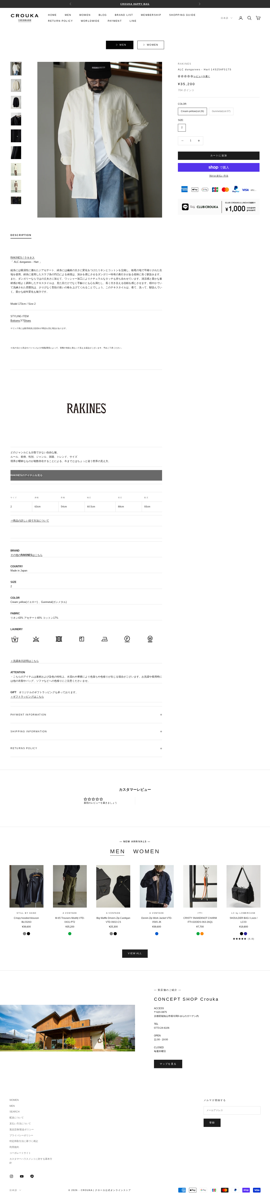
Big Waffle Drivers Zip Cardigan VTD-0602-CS (113, 920)
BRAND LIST (124, 15)
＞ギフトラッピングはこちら (27, 696)
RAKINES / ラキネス (22, 257)
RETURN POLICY (60, 21)
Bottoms (15, 320)
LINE (133, 21)
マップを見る (168, 1063)
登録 (212, 1122)
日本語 (224, 18)
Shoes (27, 320)
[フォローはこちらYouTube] (22, 1176)
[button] (186, 76)
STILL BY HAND (26, 913)
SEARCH (14, 1111)
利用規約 (14, 1147)
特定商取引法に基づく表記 (23, 1141)
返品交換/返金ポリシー (21, 1129)
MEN (68, 15)
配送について (16, 1117)
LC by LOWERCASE (243, 913)
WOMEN (85, 15)
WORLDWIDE (90, 21)
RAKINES (184, 63)
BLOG (103, 15)
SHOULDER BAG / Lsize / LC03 (243, 920)
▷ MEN (121, 44)
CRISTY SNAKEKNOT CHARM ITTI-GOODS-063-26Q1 (200, 920)
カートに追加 (218, 155)
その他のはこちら (26, 554)
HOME (52, 15)
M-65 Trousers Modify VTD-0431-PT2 (70, 920)
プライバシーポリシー (21, 1135)
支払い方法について (20, 1123)
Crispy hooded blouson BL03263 (26, 920)
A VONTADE (70, 913)
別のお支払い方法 (218, 175)
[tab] (20, 236)
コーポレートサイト (20, 1153)
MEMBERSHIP (151, 15)
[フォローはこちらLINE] (32, 1176)
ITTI (200, 913)
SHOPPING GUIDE (182, 15)
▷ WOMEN (150, 44)
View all (135, 953)
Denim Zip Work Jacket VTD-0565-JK (156, 920)
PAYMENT (115, 21)
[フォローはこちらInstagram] (11, 1176)
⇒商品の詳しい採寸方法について (29, 520)
